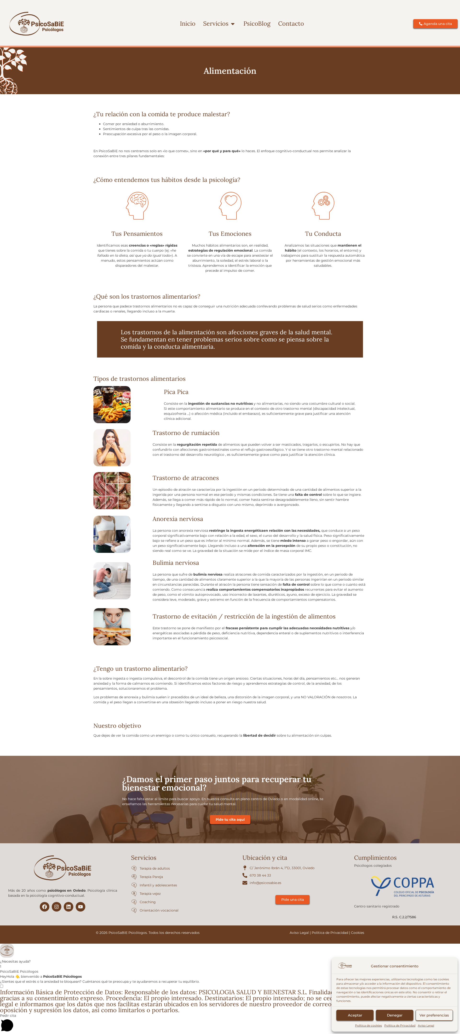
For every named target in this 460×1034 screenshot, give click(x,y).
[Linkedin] (68, 907)
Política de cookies (368, 1025)
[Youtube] (80, 907)
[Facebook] (44, 907)
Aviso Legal (426, 1025)
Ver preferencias (434, 1015)
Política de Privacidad (399, 1025)
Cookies (357, 932)
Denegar (394, 1015)
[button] (230, 954)
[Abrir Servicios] (233, 23)
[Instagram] (56, 907)
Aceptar (355, 1015)
